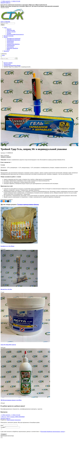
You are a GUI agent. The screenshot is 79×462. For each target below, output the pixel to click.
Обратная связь (11, 30)
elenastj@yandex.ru (5, 2)
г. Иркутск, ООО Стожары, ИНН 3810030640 (13, 416)
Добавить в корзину (5, 157)
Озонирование (11, 45)
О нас (5, 27)
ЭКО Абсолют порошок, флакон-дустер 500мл (11, 400)
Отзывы (9, 33)
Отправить (3, 434)
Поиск (2, 24)
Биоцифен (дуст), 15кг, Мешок (7, 246)
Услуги (5, 37)
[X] (8, 201)
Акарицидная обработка (13, 44)
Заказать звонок (5, 7)
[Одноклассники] (4, 201)
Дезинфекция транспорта (13, 40)
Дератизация (10, 42)
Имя (2, 425)
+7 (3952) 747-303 (15, 1)
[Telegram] (10, 201)
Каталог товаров (8, 62)
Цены (8, 49)
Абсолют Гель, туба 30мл (6, 289)
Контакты (6, 51)
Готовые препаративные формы (12, 65)
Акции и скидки (11, 31)
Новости (9, 29)
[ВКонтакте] (1, 201)
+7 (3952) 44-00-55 (5, 1)
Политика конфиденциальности (15, 34)
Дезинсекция (10, 41)
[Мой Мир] (6, 201)
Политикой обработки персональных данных (52, 431)
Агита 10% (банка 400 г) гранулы (8, 344)
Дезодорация (10, 46)
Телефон (3, 427)
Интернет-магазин (8, 35)
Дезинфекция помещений (13, 38)
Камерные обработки (12, 48)
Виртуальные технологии (14, 420)
